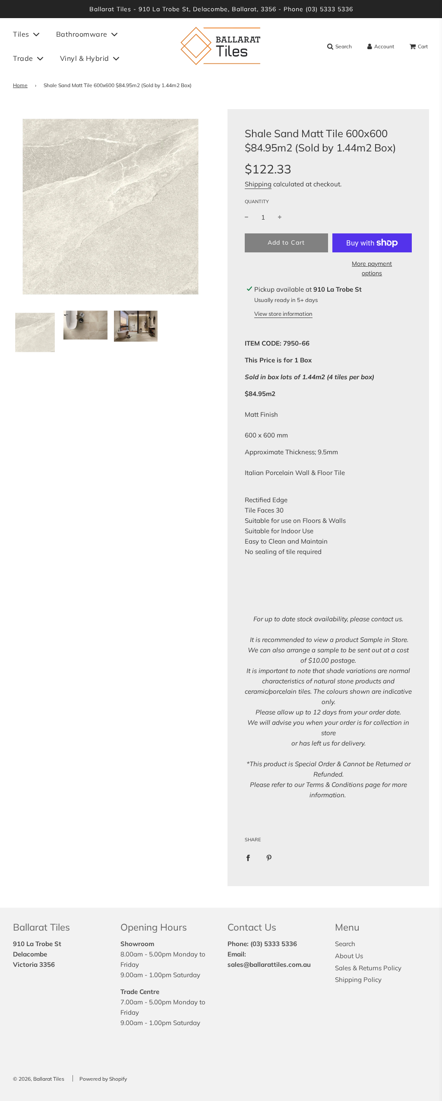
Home (20, 85)
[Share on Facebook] (248, 857)
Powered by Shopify (103, 1079)
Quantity (257, 201)
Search (345, 944)
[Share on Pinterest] (269, 857)
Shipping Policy (358, 979)
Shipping (258, 184)
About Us (349, 956)
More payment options (372, 268)
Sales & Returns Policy (368, 968)
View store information (283, 313)
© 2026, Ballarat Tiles (38, 1079)
